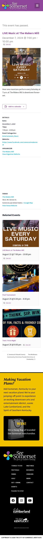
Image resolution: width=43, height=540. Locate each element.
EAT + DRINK (15, 482)
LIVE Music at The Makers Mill (13, 250)
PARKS (13, 474)
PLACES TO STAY (17, 491)
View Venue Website (9, 205)
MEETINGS (30, 466)
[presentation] (21, 233)
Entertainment (7, 136)
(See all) (8, 44)
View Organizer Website (11, 154)
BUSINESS (30, 470)
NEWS (28, 478)
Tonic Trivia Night (9, 340)
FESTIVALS (15, 470)
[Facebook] (13, 500)
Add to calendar (14, 106)
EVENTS (14, 487)
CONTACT (30, 482)
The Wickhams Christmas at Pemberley (32, 357)
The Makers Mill (8, 152)
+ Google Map (28, 203)
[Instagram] (21, 500)
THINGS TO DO (16, 466)
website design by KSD (21, 528)
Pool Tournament (9, 295)
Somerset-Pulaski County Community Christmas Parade (17, 356)
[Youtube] (30, 500)
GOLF (13, 478)
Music (16, 136)
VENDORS (29, 474)
